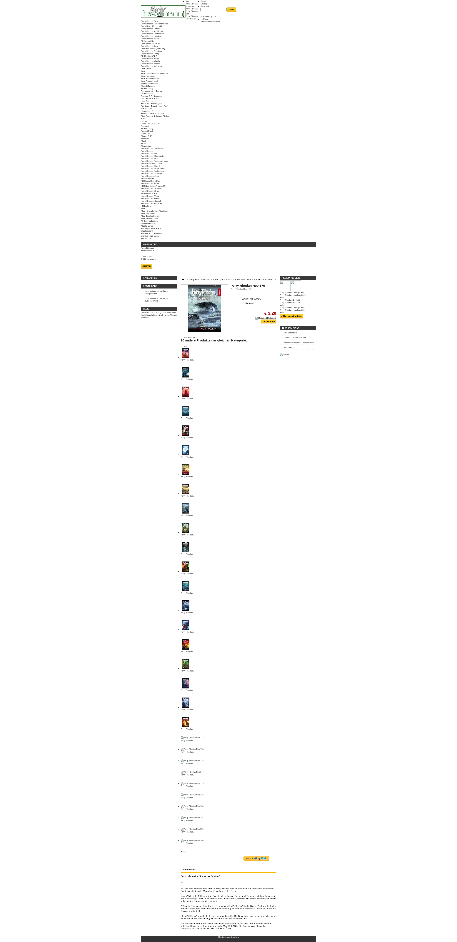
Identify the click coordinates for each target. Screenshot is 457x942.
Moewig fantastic (148, 86)
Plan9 (143, 141)
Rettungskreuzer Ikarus (151, 91)
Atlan (143, 71)
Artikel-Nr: (247, 299)
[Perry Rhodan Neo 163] (186, 590)
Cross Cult (145, 133)
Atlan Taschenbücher (150, 79)
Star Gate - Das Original (151, 104)
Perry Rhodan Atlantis (150, 61)
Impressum (288, 347)
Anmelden (215, 22)
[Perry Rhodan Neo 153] (186, 454)
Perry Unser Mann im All (151, 26)
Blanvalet (145, 138)
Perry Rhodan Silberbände (152, 156)
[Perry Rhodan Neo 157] (186, 532)
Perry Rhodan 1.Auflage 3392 (292, 293)
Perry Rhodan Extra (149, 21)
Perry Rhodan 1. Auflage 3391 (293, 310)
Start (187, 1)
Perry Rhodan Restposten (152, 34)
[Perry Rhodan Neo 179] (192, 783)
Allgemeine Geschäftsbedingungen (299, 342)
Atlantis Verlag (147, 89)
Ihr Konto (204, 19)
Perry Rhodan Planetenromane (154, 24)
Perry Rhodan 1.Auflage (151, 36)
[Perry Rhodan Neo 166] (186, 649)
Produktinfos (189, 869)
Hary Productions (148, 101)
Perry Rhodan (191, 9)
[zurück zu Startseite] (183, 279)
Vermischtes (146, 109)
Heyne (144, 121)
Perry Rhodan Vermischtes (152, 31)
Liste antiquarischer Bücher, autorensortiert (157, 299)
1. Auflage (158, 313)
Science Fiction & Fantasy (152, 114)
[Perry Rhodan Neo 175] (192, 760)
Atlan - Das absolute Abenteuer (154, 74)
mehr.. (282, 298)
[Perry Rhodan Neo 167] (186, 668)
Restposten (146, 126)
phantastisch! (147, 94)
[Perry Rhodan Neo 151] (186, 435)
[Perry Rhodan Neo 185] (192, 829)
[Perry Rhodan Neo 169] (186, 707)
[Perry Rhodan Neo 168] (186, 688)
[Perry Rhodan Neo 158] (186, 552)
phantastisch (157, 315)
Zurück (184, 346)
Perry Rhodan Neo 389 (290, 300)
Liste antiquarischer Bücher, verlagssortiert (157, 292)
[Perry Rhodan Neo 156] (186, 513)
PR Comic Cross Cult (150, 44)
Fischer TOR (146, 136)
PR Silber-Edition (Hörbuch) (153, 49)
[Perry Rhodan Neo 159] (186, 571)
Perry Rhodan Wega (150, 59)
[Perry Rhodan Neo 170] (186, 727)
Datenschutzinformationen (295, 337)
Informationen (291, 328)
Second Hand (147, 131)
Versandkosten (290, 333)
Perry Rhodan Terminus (151, 51)
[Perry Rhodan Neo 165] (186, 629)
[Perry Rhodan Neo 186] (192, 840)
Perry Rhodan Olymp (150, 54)
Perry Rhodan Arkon (150, 39)
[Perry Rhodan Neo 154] (186, 474)
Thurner (173, 315)
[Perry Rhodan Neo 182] (192, 795)
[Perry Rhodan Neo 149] (186, 416)
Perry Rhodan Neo (149, 153)
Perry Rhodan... (187, 360)
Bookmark (204, 6)
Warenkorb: (208, 17)
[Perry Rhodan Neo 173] (192, 749)
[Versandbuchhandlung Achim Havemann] (163, 11)
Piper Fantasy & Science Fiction (155, 116)
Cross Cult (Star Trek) (150, 123)
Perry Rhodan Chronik (150, 29)
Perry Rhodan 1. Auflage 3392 (293, 295)
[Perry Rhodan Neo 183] (192, 806)
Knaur (143, 143)
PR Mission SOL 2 (149, 56)
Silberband (171, 313)
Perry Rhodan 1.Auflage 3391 (292, 308)
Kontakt (203, 1)
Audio (143, 315)
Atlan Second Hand (149, 81)
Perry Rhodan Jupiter (150, 46)
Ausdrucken (189, 337)
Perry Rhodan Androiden (151, 66)
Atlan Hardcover (148, 76)
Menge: (249, 303)
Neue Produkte (291, 278)
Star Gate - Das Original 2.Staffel (155, 106)
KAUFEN (146, 266)
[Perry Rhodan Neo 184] (192, 817)
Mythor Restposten (149, 84)
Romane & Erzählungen (151, 96)
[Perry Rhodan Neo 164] (186, 610)
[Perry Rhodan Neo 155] (186, 493)
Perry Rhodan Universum (152, 148)
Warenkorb (150, 244)
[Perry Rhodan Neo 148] (186, 396)
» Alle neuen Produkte (291, 316)
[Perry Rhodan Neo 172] (192, 738)
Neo (164, 313)
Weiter (183, 852)
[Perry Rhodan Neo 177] (192, 772)
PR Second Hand (148, 41)
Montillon (145, 317)
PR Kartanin (146, 69)
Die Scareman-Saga (150, 99)
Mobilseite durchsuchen (228, 937)
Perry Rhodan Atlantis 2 (151, 64)
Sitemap (203, 4)
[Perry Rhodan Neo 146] (186, 357)
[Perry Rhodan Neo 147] (186, 377)
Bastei (143, 119)
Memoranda (146, 146)
